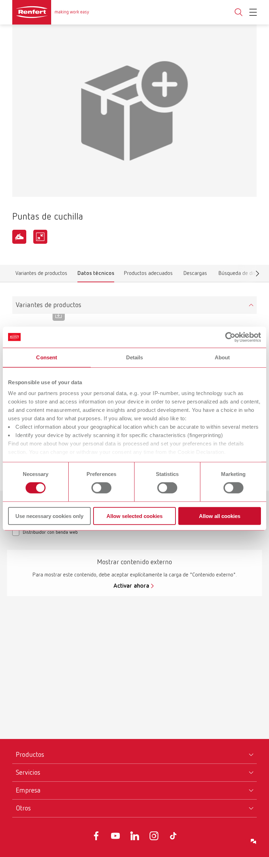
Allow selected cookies (134, 516)
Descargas (195, 275)
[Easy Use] (19, 237)
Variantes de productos (41, 275)
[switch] (101, 487)
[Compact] (40, 237)
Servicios (28, 772)
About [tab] (222, 357)
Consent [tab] (46, 357)
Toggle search (238, 12)
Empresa (28, 790)
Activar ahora (131, 586)
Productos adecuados (148, 275)
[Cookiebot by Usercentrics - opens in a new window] (230, 337)
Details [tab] (134, 357)
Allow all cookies (219, 516)
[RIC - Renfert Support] (253, 841)
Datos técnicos (95, 275)
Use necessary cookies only (49, 516)
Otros (23, 808)
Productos (30, 754)
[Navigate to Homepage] (50, 12)
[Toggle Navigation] (253, 12)
